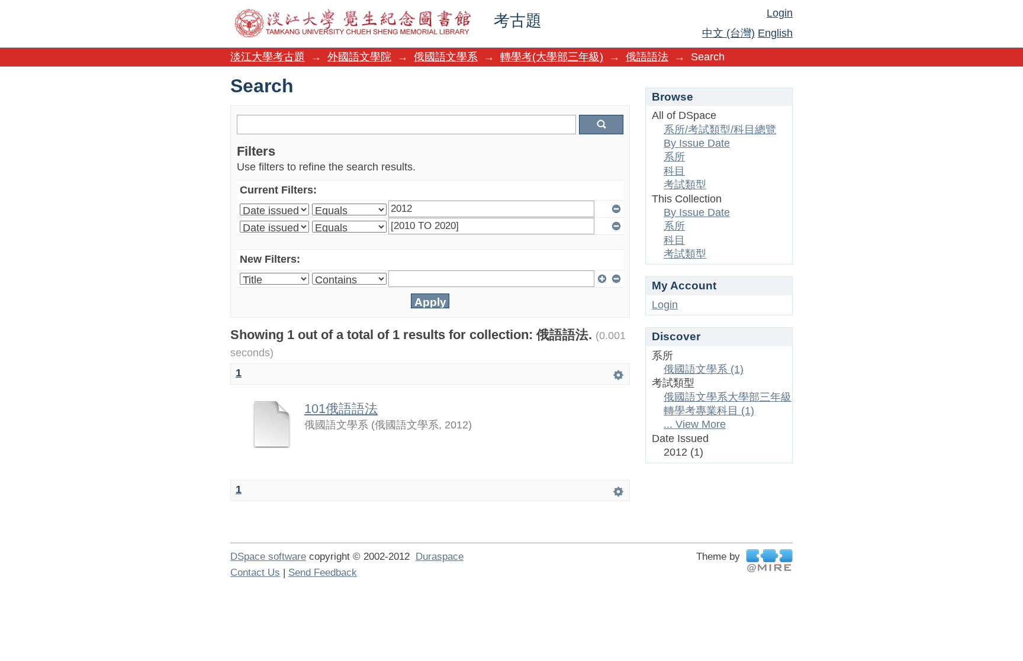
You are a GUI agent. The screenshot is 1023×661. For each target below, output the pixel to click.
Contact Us (255, 572)
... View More (695, 424)
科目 (674, 171)
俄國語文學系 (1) (704, 369)
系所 (674, 157)
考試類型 (685, 185)
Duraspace (440, 556)
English (775, 33)
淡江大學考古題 (267, 57)
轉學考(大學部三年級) (551, 57)
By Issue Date (697, 143)
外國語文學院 (359, 57)
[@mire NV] (769, 560)
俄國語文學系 (446, 57)
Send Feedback (322, 572)
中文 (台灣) (728, 33)
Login (780, 13)
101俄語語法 (341, 408)
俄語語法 (647, 57)
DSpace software (268, 556)
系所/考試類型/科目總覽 (720, 130)
